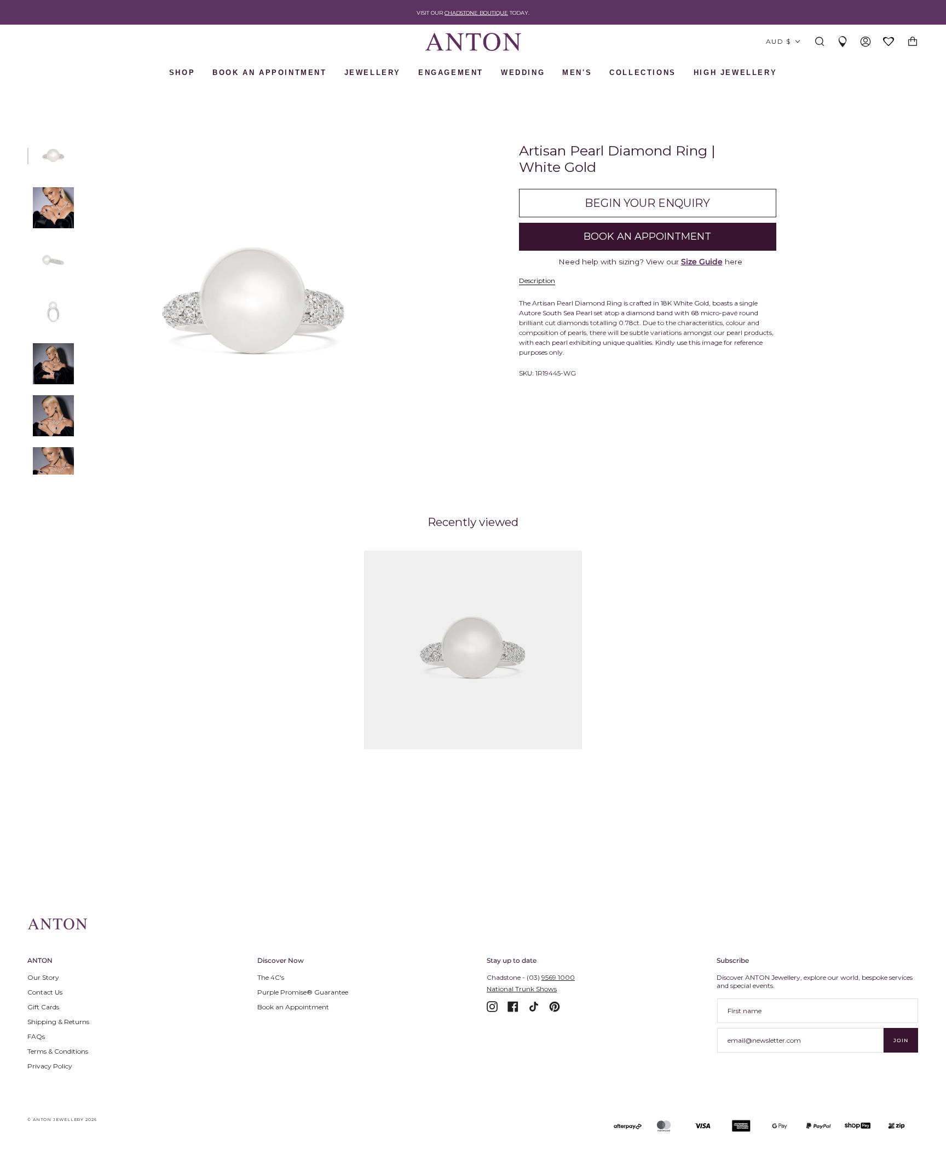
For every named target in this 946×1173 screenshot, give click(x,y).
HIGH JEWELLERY (735, 72)
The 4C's (270, 977)
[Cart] (912, 42)
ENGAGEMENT (450, 72)
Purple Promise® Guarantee (302, 992)
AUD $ (778, 41)
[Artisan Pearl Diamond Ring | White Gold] (473, 650)
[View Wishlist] (889, 42)
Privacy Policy (49, 1066)
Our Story (43, 977)
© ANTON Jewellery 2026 (62, 1119)
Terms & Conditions (57, 1051)
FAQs (36, 1036)
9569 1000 (558, 977)
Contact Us (44, 992)
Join (900, 1040)
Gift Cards (43, 1007)
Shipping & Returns (58, 1022)
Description (537, 280)
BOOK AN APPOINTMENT (269, 72)
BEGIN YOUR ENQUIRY (647, 203)
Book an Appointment (293, 1007)
